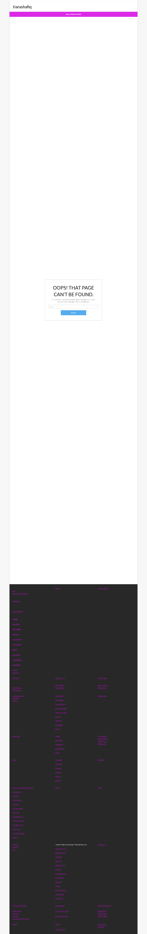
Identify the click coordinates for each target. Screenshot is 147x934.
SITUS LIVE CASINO (19, 906)
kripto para (16, 601)
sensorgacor (16, 792)
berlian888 (16, 629)
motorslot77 (17, 639)
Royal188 (15, 624)
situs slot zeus (17, 800)
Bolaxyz (58, 781)
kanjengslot (59, 744)
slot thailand (102, 736)
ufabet (14, 670)
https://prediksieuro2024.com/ (23, 788)
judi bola (58, 869)
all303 (57, 729)
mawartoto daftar (18, 833)
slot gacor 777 (60, 678)
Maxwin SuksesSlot (104, 906)
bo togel (15, 804)
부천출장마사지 (18, 817)
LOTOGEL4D (102, 678)
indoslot (58, 776)
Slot (13, 850)
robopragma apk (18, 696)
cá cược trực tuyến (61, 911)
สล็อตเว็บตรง (17, 688)
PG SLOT (15, 845)
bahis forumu (17, 911)
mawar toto (16, 829)
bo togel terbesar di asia (20, 919)
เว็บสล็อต (15, 698)
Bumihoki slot (60, 749)
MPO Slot (15, 813)
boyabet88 (59, 725)
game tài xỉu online (61, 916)
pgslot (14, 650)
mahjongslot (17, 660)
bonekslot (16, 655)
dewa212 (15, 673)
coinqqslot (58, 760)
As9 (13, 591)
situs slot (15, 916)
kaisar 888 (16, 736)
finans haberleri (17, 611)
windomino (101, 845)
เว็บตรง (15, 701)
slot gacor (58, 882)
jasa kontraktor (17, 808)
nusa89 (57, 736)
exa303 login (59, 894)
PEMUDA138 (60, 865)
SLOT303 (15, 678)
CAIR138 (58, 857)
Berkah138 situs (60, 890)
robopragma (59, 700)
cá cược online (60, 929)
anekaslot (58, 768)
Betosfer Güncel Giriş (19, 593)
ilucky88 (58, 772)
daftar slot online (61, 712)
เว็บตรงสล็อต (59, 688)
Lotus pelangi (59, 906)
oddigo (57, 886)
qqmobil (15, 634)
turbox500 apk (60, 704)
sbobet (15, 837)
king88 (14, 619)
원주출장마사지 (60, 853)
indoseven (58, 721)
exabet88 (58, 764)
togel (14, 760)
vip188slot (16, 665)
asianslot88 (59, 696)
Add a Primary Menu (73, 14)
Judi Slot (15, 796)
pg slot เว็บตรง (103, 739)
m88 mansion (102, 696)
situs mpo (15, 914)
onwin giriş (59, 740)
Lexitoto (58, 717)
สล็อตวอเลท (102, 744)
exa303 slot (59, 898)
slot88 (14, 924)
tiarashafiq (22, 6)
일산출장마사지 (60, 874)
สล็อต (100, 788)
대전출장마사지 (18, 825)
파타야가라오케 (18, 821)
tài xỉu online (102, 924)
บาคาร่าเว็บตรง (103, 588)
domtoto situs (102, 685)
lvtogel (57, 588)
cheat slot (58, 861)
